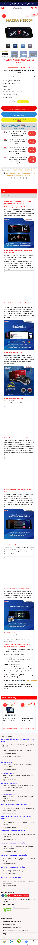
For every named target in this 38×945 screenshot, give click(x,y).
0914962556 (12, 753)
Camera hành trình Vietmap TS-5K (27, 719)
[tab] (19, 191)
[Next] (33, 29)
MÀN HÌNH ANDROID (28, 57)
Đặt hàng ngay (23, 101)
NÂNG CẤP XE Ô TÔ (16, 57)
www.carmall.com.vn (14, 759)
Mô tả (4, 191)
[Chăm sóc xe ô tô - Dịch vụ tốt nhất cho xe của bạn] (18, 8)
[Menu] (2, 8)
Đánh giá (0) (7, 195)
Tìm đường (4, 944)
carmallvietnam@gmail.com (14, 756)
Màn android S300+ (11, 173)
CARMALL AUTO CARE (22, 645)
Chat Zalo (12, 944)
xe (7, 673)
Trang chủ (7, 57)
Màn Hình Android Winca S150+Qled (9, 719)
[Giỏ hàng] (35, 8)
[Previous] (4, 29)
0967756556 (12, 769)
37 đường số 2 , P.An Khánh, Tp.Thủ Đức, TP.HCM (22, 750)
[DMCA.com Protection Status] (7, 909)
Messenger (26, 944)
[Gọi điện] (19, 941)
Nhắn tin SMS (34, 944)
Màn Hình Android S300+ (25, 173)
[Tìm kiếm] (31, 8)
